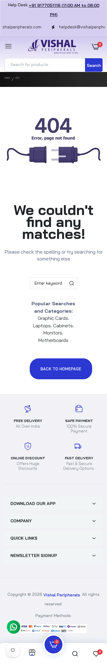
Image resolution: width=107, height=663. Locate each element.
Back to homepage (60, 368)
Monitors (52, 333)
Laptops (42, 325)
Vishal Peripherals (61, 595)
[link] (32, 653)
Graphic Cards (53, 318)
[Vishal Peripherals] (52, 46)
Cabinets (63, 325)
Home (7, 77)
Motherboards (53, 340)
